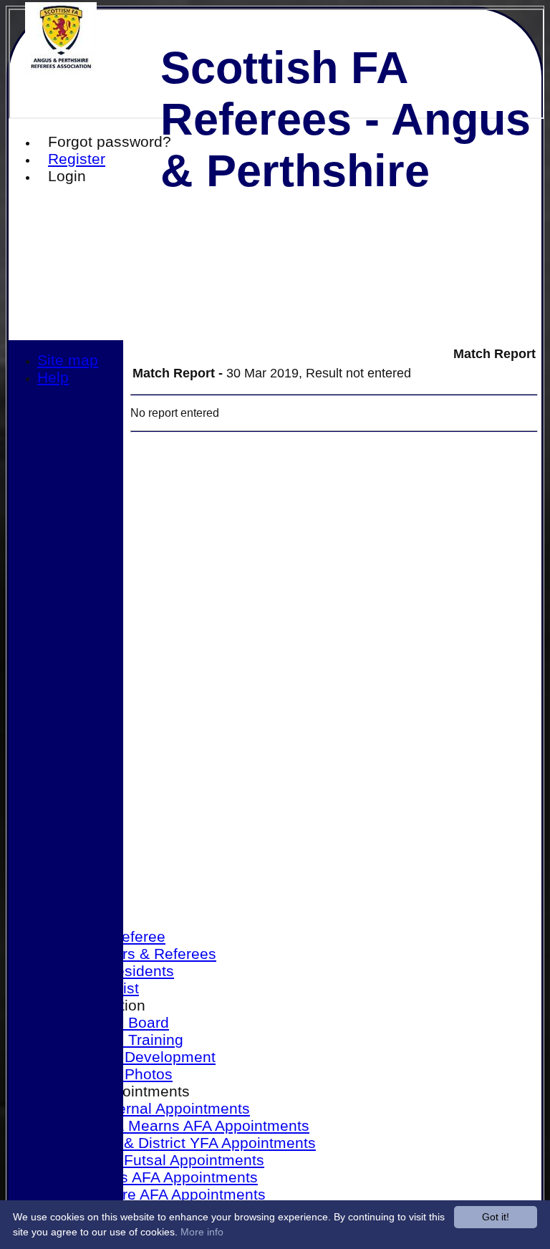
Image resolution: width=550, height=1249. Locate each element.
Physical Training (124, 1039)
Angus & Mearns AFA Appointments (187, 1125)
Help (53, 377)
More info (201, 1232)
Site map (67, 360)
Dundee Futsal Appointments (165, 1160)
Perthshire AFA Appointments (166, 1194)
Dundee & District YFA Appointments (191, 1142)
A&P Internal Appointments (158, 1108)
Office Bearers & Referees (126, 953)
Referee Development (141, 1056)
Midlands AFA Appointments (162, 1177)
